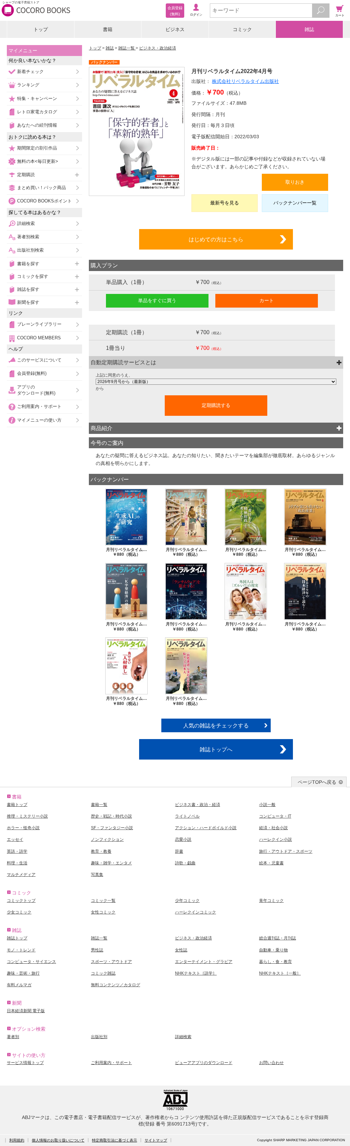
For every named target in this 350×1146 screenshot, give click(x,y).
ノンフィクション (107, 839)
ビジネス (175, 29)
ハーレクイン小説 (275, 839)
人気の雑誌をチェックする (216, 725)
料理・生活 (17, 863)
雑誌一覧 (127, 48)
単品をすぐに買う (157, 300)
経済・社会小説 (273, 827)
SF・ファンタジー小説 (112, 827)
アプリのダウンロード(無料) (36, 390)
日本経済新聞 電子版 (26, 1010)
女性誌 (181, 950)
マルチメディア (21, 874)
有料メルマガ (19, 984)
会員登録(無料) (31, 373)
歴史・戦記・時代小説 (111, 816)
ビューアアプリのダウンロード (203, 1062)
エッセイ (15, 839)
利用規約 (16, 1140)
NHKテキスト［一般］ (280, 973)
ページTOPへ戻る (317, 782)
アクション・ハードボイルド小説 (206, 827)
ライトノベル (187, 816)
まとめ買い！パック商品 (41, 187)
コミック (242, 29)
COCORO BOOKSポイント (44, 200)
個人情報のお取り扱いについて (58, 1140)
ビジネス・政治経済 (157, 48)
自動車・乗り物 (273, 950)
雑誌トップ (17, 938)
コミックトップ (21, 900)
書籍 (107, 29)
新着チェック (30, 71)
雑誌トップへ (216, 749)
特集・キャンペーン (37, 98)
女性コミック (103, 912)
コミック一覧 (103, 900)
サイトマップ (156, 1140)
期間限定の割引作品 (37, 148)
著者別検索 (28, 236)
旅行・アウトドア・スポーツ (285, 851)
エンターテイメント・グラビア (203, 961)
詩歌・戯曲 (185, 863)
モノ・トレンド (21, 950)
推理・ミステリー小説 (27, 816)
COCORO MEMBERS (39, 337)
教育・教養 (101, 851)
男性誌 (97, 950)
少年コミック (187, 900)
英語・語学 (17, 851)
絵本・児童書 (271, 863)
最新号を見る (224, 203)
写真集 (97, 874)
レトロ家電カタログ (37, 111)
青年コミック (271, 900)
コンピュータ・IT (275, 816)
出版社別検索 (30, 250)
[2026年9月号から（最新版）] (216, 381)
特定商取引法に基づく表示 (114, 1140)
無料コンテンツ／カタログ (115, 984)
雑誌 (309, 29)
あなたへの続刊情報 (37, 125)
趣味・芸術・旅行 (23, 973)
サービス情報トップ (25, 1062)
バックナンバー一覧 (295, 203)
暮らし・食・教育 (275, 961)
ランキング (28, 84)
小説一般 (267, 804)
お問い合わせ (271, 1062)
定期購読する (216, 405)
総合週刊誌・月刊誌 (277, 938)
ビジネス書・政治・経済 (197, 804)
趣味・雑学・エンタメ (111, 863)
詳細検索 (26, 223)
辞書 (179, 851)
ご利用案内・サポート (39, 406)
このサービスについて (39, 360)
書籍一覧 (99, 804)
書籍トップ (17, 804)
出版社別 (99, 1036)
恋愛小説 (183, 839)
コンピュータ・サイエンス (31, 961)
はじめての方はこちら (216, 239)
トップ (40, 29)
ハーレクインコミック (195, 912)
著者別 (13, 1036)
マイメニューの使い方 (39, 420)
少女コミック (19, 912)
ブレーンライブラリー (39, 324)
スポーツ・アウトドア (111, 961)
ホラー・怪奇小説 (23, 827)
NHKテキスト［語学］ (196, 973)
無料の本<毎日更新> (37, 161)
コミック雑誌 (103, 973)
